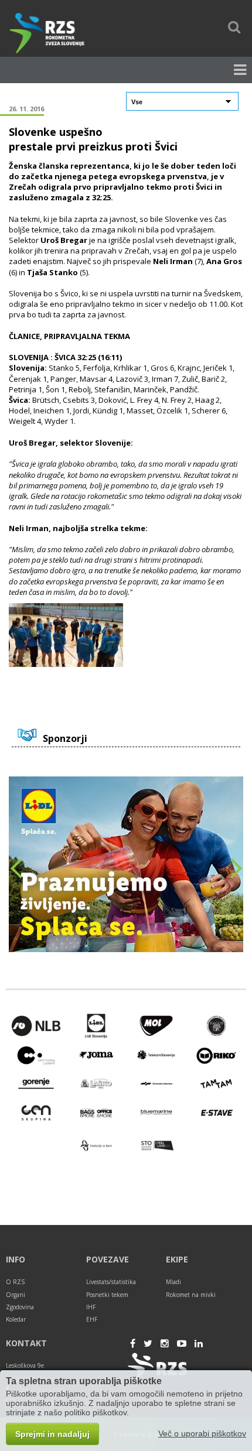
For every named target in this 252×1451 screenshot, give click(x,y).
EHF (91, 1319)
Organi (15, 1295)
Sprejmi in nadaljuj (52, 1434)
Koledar (16, 1319)
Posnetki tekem (107, 1295)
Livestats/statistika (111, 1282)
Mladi (173, 1282)
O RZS (15, 1282)
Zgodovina (20, 1307)
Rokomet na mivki (191, 1295)
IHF (91, 1307)
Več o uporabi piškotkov (202, 1433)
